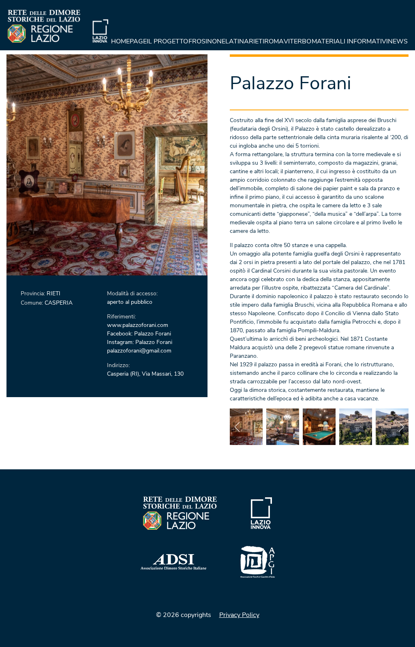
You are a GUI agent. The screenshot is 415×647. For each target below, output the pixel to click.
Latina (237, 41)
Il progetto (167, 41)
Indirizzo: (118, 365)
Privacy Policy (239, 614)
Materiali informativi (350, 41)
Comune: (33, 303)
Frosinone (206, 41)
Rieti (256, 41)
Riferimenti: (121, 316)
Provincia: (34, 293)
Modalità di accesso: (132, 293)
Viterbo (297, 41)
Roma (274, 41)
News (398, 41)
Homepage (129, 41)
